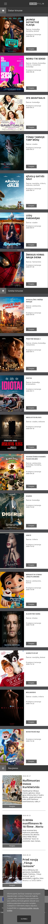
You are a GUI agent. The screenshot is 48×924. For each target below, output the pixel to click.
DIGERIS (29, 496)
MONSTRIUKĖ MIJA (33, 732)
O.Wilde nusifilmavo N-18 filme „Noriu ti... (33, 825)
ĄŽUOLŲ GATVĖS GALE (35, 178)
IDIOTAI (29, 378)
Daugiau (31, 49)
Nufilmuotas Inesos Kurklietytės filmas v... (31, 785)
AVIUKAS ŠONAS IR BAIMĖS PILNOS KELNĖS (36, 458)
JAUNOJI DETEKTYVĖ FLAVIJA (32, 22)
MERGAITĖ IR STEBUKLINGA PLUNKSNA (34, 576)
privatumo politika (25, 908)
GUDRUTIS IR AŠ (32, 653)
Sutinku (24, 919)
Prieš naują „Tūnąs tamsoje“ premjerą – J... (32, 864)
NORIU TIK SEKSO (35, 58)
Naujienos (13, 768)
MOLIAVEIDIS (31, 692)
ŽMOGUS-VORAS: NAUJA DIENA (35, 256)
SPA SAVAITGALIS (35, 97)
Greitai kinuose (15, 290)
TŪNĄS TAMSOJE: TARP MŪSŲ (35, 138)
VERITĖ (28, 535)
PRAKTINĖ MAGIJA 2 (33, 339)
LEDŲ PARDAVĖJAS (33, 217)
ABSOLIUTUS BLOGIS (33, 417)
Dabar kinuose (15, 10)
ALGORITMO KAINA (33, 614)
